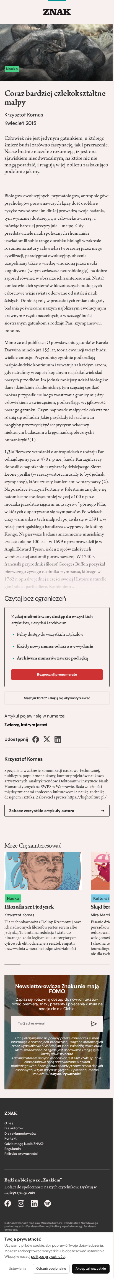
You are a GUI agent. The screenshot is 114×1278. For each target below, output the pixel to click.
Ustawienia (17, 1268)
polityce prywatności (48, 1256)
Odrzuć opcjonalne (51, 1268)
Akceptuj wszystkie (91, 1268)
